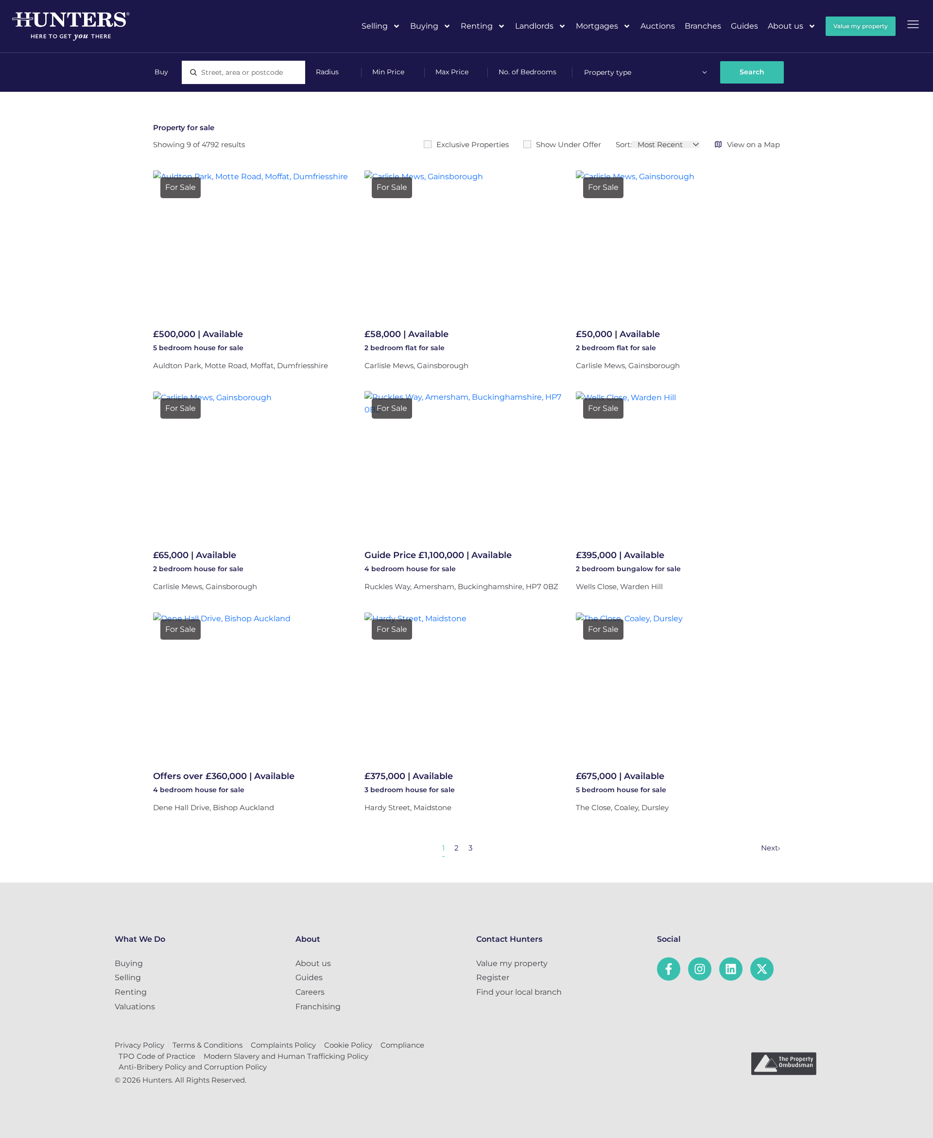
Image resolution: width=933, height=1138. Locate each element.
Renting (477, 26)
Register (492, 977)
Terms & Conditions (207, 1045)
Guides (744, 26)
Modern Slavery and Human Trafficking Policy (286, 1056)
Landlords (534, 26)
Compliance (402, 1045)
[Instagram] (699, 969)
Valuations (135, 1006)
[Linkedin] (731, 969)
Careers (310, 992)
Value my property (512, 963)
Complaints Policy (283, 1045)
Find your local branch (519, 992)
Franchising (318, 1006)
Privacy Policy (139, 1045)
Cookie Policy (348, 1045)
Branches (703, 26)
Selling (375, 26)
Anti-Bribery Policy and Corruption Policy (193, 1066)
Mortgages (597, 26)
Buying (424, 26)
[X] (762, 969)
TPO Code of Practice (157, 1056)
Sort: (624, 144)
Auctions (657, 26)
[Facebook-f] (668, 969)
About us (785, 26)
